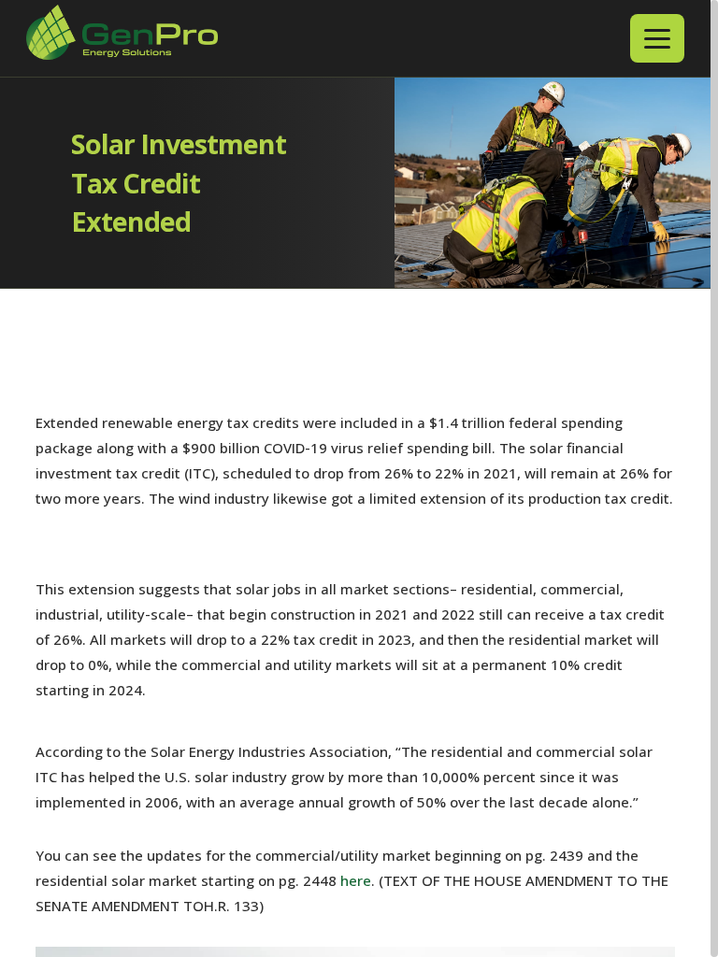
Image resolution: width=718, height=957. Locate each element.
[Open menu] (657, 38)
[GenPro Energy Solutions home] (122, 39)
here (355, 880)
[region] (359, 478)
